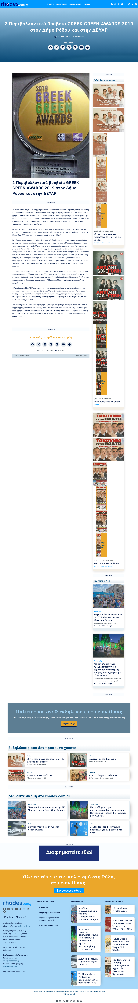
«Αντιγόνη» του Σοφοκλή (107, 401)
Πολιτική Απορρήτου (48, 925)
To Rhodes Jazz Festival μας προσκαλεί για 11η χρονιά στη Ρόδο (106, 829)
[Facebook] (112, 4)
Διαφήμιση (44, 907)
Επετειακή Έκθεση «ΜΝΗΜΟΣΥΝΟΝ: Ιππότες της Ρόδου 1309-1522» (122, 925)
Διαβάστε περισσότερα (103, 626)
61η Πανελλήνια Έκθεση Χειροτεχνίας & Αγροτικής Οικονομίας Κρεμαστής (121, 967)
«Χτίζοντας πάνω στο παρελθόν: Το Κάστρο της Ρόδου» (108, 237)
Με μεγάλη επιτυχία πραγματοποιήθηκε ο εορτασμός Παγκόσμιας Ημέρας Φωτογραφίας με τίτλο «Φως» (107, 669)
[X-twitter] (119, 4)
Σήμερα (50, 4)
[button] (50, 47)
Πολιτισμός (79, 36)
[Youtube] (122, 4)
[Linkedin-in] (132, 4)
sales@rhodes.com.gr (11, 966)
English (87, 4)
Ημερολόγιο (75, 4)
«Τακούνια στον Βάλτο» (106, 563)
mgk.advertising (24, 926)
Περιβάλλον (69, 36)
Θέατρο (96, 243)
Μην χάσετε (103, 215)
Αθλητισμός (98, 611)
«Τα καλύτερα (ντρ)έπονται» (104, 775)
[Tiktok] (126, 4)
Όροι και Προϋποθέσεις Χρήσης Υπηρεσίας (49, 919)
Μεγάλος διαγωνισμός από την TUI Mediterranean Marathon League (108, 617)
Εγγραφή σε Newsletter (49, 912)
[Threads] (129, 4)
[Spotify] (136, 4)
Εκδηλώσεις (61, 4)
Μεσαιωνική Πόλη (107, 243)
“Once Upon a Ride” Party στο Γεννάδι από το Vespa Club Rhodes (121, 944)
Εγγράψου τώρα (69, 724)
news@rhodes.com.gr (11, 961)
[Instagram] (115, 4)
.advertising (99, 991)
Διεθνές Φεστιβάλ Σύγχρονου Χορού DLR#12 (88, 961)
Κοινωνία (60, 36)
